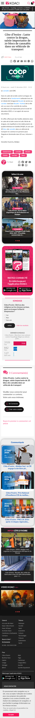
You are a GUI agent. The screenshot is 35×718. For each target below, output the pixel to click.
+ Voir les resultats (22, 325)
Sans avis (9, 320)
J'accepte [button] (11, 714)
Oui (7, 315)
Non (7, 318)
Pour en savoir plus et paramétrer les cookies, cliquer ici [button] (15, 709)
